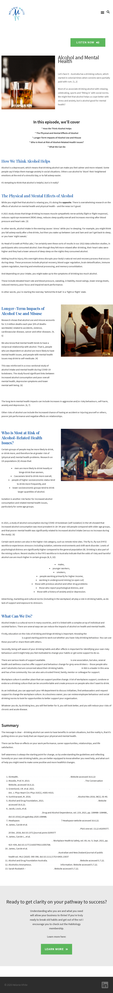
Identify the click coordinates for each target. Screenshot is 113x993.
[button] (102, 12)
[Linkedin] (105, 985)
